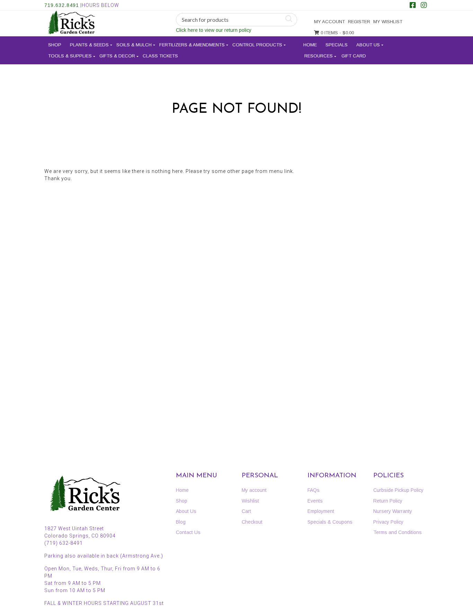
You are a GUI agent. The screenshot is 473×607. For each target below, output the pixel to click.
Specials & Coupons (329, 522)
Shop (54, 44)
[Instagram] (424, 6)
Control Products (257, 44)
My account (329, 21)
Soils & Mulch (134, 44)
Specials (336, 44)
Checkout (252, 522)
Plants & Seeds (89, 44)
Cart (246, 511)
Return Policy (387, 501)
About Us (368, 44)
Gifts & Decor (117, 55)
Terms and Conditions (397, 532)
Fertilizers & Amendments (192, 44)
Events (315, 501)
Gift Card (353, 55)
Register (359, 21)
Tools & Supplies (70, 55)
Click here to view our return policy (213, 30)
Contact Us (188, 532)
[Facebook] (413, 6)
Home (310, 44)
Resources (318, 55)
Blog (181, 522)
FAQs (313, 490)
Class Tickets (160, 55)
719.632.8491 (61, 5)
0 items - (336, 32)
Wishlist (250, 501)
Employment (320, 511)
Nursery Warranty (392, 511)
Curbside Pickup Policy (398, 490)
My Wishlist (387, 21)
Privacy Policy (388, 522)
